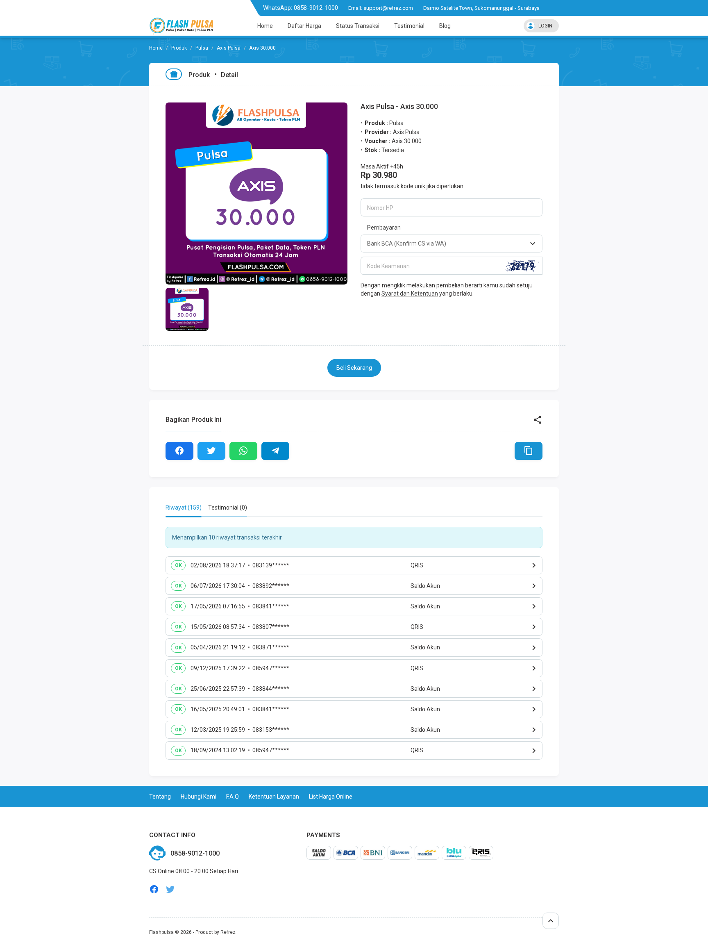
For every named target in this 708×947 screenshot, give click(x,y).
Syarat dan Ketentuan (409, 293)
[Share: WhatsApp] (243, 451)
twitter (170, 889)
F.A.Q (232, 796)
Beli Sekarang (354, 367)
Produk (179, 48)
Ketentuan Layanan (274, 796)
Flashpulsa (161, 932)
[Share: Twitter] (211, 451)
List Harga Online (330, 796)
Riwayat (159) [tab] (184, 507)
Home (265, 26)
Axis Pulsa (229, 48)
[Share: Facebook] (179, 451)
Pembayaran (384, 227)
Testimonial (409, 26)
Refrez (228, 932)
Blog (445, 26)
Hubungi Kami (198, 796)
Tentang (160, 796)
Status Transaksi (357, 26)
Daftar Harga (304, 26)
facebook (154, 889)
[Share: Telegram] (275, 451)
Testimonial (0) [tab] (227, 507)
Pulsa (201, 48)
